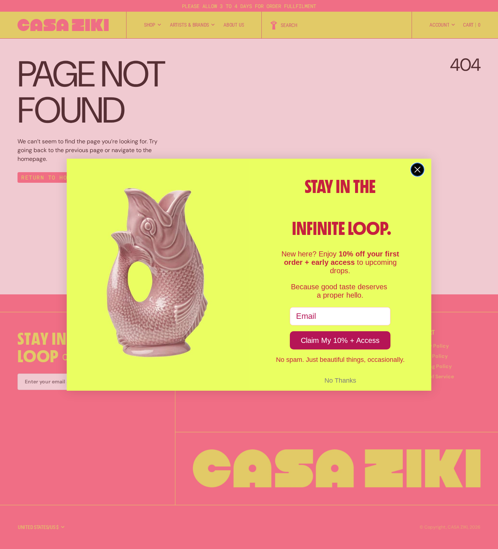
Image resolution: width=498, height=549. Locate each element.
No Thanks (340, 380)
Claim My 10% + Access (340, 340)
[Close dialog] (417, 169)
